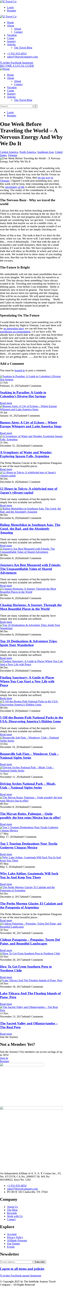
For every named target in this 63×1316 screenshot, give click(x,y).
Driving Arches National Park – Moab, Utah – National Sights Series (28, 785)
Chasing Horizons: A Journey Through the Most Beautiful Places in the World (31, 607)
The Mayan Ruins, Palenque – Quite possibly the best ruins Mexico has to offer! (30, 815)
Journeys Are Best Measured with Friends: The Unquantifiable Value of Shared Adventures (30, 569)
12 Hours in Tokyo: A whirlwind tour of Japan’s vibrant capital (28, 490)
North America (27, 152)
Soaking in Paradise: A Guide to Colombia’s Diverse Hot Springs (23, 394)
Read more (6, 403)
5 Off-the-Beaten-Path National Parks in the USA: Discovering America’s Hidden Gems (31, 719)
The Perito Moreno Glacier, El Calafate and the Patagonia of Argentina (31, 905)
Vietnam (12, 155)
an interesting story (13, 328)
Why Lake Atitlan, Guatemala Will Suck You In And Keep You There (29, 875)
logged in (20, 370)
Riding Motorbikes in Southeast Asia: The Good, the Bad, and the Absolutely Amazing (30, 528)
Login (10, 7)
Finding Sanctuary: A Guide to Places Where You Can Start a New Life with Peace (27, 681)
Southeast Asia (45, 152)
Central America (9, 152)
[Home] (5, 68)
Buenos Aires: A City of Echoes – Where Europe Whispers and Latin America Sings (30, 424)
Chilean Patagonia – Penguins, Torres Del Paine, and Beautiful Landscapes (30, 941)
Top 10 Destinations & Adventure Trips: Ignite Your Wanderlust (28, 643)
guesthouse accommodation (15, 331)
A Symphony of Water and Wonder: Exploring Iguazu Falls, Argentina (26, 454)
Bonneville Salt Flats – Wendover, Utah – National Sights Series (29, 755)
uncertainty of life (14, 187)
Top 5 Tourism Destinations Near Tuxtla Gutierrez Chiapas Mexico (28, 845)
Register (11, 10)
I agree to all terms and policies (22, 1269)
